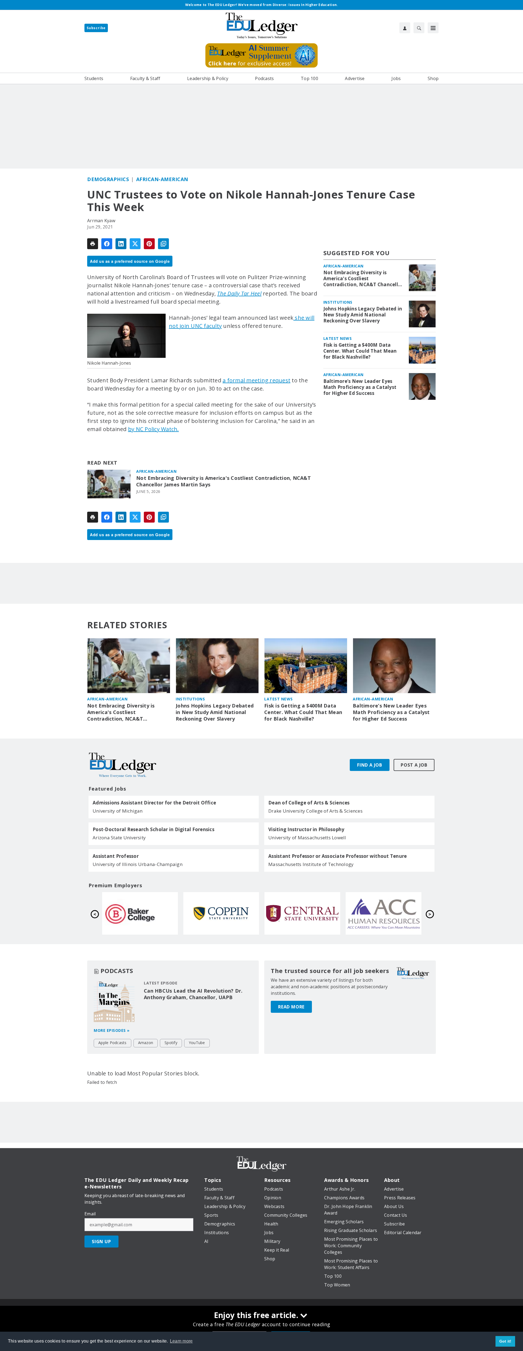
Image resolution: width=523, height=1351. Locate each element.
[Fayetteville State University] (140, 913)
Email (90, 1214)
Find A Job (369, 765)
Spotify (171, 1042)
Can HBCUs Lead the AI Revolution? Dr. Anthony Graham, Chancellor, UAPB (193, 994)
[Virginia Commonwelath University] (221, 913)
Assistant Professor (116, 856)
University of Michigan (118, 811)
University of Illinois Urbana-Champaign (138, 864)
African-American (162, 179)
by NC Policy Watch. (153, 429)
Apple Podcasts (112, 1042)
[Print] (92, 243)
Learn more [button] (181, 1341)
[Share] (106, 243)
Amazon (145, 1042)
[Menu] (433, 27)
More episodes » (112, 1030)
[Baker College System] (302, 913)
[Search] (418, 27)
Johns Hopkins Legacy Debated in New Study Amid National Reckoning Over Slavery (362, 315)
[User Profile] (404, 27)
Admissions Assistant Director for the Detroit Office (154, 803)
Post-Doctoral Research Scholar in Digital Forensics (153, 829)
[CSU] (383, 913)
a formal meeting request (256, 380)
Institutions (337, 302)
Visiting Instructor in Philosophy (306, 829)
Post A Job (414, 765)
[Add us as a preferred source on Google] (163, 243)
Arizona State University (119, 837)
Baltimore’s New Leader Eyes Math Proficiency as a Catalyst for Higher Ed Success (360, 387)
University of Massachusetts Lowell (307, 837)
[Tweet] (135, 243)
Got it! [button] (505, 1341)
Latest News (337, 338)
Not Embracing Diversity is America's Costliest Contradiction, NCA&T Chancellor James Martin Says (223, 481)
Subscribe (96, 28)
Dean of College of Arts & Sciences (309, 803)
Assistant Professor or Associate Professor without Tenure (337, 856)
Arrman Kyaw (101, 221)
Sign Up (101, 1242)
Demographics (108, 179)
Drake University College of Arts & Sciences (315, 811)
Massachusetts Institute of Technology (311, 864)
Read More (291, 1007)
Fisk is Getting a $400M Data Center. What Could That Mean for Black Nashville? (360, 351)
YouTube (197, 1042)
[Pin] (149, 243)
